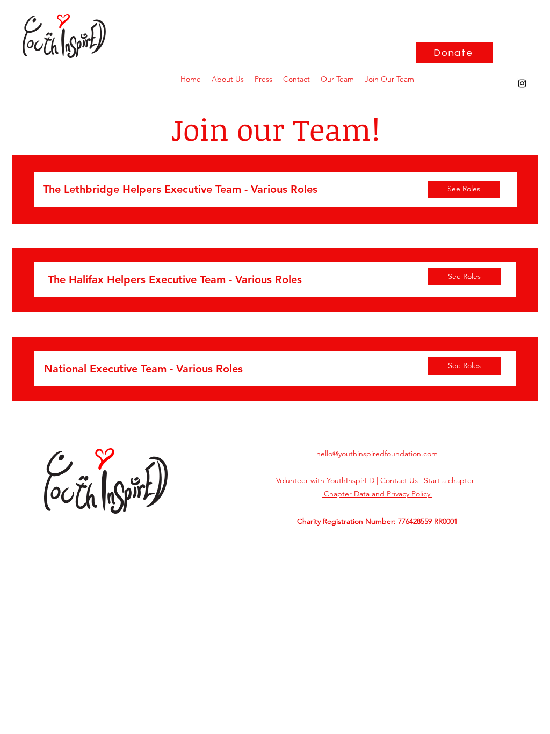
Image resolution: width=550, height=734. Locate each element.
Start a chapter (450, 480)
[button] (389, 79)
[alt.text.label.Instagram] (522, 83)
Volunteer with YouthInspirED (325, 480)
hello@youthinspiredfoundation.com (377, 453)
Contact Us (399, 480)
